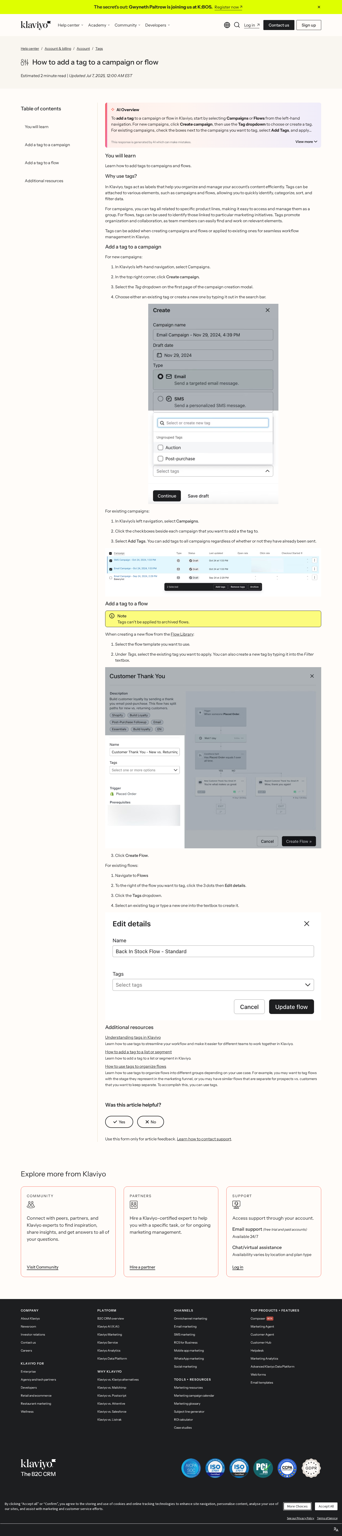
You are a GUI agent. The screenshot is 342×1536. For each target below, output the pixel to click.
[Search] (237, 25)
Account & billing (58, 48)
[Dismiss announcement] (319, 7)
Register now (227, 7)
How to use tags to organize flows (135, 1066)
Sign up (309, 25)
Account (83, 48)
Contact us (279, 25)
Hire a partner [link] (142, 1266)
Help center (30, 48)
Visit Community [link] (42, 1266)
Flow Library (182, 634)
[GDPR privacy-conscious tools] (311, 1468)
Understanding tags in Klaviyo (133, 1037)
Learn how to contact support (204, 1138)
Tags (99, 48)
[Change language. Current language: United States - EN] (227, 25)
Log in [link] (237, 1266)
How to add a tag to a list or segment (138, 1051)
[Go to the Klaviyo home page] (36, 25)
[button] (213, 404)
